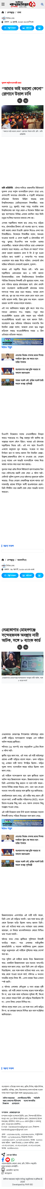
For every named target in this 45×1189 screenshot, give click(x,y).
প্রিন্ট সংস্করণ (12, 28)
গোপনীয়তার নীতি (24, 1098)
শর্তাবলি (37, 1098)
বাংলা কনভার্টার (29, 1100)
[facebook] (3, 1159)
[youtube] (8, 1159)
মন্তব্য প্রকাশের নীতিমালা (12, 1100)
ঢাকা (19, 12)
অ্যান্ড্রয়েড (8, 1173)
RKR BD (29, 1184)
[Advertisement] (22, 57)
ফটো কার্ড (29, 28)
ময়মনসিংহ (21, 559)
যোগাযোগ (15, 1103)
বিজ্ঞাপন (6, 1103)
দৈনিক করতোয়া (9, 1098)
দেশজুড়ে (10, 12)
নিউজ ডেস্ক (10, 18)
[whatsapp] (12, 1159)
